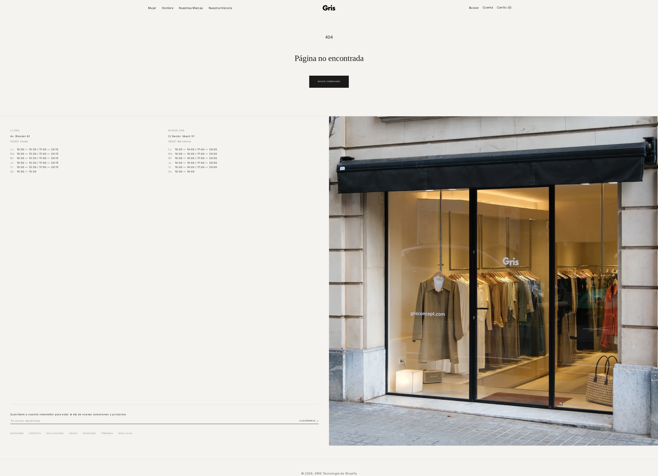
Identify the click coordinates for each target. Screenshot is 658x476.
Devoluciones (55, 433)
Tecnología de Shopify (340, 473)
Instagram (17, 433)
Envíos (73, 433)
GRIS (318, 473)
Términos (107, 433)
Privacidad (89, 433)
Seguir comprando (329, 81)
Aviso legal (125, 433)
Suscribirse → (309, 421)
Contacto (35, 433)
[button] (153, 8)
